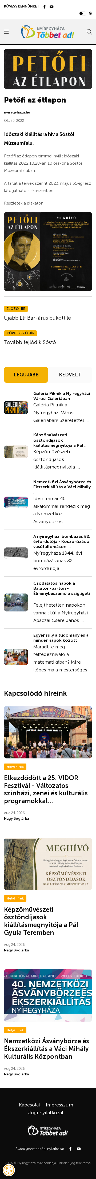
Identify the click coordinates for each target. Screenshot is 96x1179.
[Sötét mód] (90, 13)
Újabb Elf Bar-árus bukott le (37, 318)
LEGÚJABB (26, 375)
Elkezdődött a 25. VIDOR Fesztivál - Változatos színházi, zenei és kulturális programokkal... (46, 789)
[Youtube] (52, 7)
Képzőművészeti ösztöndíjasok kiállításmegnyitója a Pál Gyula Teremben (41, 921)
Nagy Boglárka (16, 819)
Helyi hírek (15, 767)
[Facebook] (44, 7)
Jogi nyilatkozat (46, 1113)
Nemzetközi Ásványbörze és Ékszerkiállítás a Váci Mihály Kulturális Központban (46, 1048)
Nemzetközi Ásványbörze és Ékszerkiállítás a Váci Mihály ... (62, 486)
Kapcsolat (30, 1105)
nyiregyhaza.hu (17, 112)
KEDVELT (70, 375)
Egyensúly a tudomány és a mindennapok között (61, 638)
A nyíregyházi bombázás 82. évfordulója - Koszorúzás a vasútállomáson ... (61, 541)
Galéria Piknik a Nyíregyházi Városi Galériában (61, 396)
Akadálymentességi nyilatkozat (39, 1149)
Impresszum (59, 1105)
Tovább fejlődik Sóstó (30, 342)
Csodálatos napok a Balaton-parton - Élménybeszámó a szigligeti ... (61, 591)
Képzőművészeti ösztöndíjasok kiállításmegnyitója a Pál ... (60, 440)
